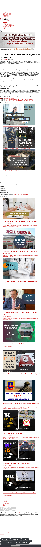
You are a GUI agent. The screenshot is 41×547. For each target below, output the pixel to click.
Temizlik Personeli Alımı (6, 534)
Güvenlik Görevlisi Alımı (7, 13)
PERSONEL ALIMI (15, 539)
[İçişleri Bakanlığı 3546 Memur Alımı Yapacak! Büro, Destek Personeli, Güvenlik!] (19, 147)
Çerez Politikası (5, 500)
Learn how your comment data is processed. (21, 194)
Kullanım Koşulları (6, 502)
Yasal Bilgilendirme (6, 503)
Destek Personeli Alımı (24, 533)
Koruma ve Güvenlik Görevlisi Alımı (14, 532)
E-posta (2, 186)
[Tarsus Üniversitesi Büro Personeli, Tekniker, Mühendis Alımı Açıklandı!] (19, 169)
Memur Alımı (5, 7)
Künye (4, 504)
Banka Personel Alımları (7, 10)
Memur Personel (21, 532)
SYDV (7, 532)
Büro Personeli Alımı (14, 533)
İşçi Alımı (4, 9)
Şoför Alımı (12, 98)
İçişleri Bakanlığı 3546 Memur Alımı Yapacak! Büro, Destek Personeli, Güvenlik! (16, 148)
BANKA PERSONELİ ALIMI (25, 540)
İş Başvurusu (36, 532)
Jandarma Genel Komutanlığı (31, 533)
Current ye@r (3, 192)
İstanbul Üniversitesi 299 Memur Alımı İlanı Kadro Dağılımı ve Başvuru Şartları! (19, 99)
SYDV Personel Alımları (7, 16)
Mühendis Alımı (19, 533)
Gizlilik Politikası (5, 501)
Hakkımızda (5, 22)
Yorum (1, 182)
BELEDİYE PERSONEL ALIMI (22, 542)
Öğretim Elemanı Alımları (7, 14)
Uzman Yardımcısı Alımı (27, 532)
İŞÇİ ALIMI (25, 539)
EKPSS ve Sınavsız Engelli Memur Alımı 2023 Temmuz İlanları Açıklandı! (15, 126)
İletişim (4, 28)
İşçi (8, 532)
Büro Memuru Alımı (6, 98)
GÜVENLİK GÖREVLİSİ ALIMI (8, 543)
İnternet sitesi (2, 188)
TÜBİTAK (1, 534)
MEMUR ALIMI (5, 539)
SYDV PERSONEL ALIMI (7, 542)
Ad (1, 184)
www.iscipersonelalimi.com (21, 512)
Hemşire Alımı (9, 533)
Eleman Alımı (5, 12)
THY (3, 533)
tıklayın (20, 86)
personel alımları (37, 533)
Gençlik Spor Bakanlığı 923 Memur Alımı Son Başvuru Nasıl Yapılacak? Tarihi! (19, 100)
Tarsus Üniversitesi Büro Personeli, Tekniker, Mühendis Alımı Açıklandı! (15, 170)
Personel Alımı (5, 8)
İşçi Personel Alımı (6, 6)
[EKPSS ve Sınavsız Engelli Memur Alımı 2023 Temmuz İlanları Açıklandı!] (19, 125)
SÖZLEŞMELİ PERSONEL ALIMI (9, 540)
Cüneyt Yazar (5, 59)
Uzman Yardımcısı (32, 532)
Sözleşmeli (6, 533)
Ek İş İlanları (5, 11)
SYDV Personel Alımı (3, 532)
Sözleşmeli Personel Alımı (7, 15)
